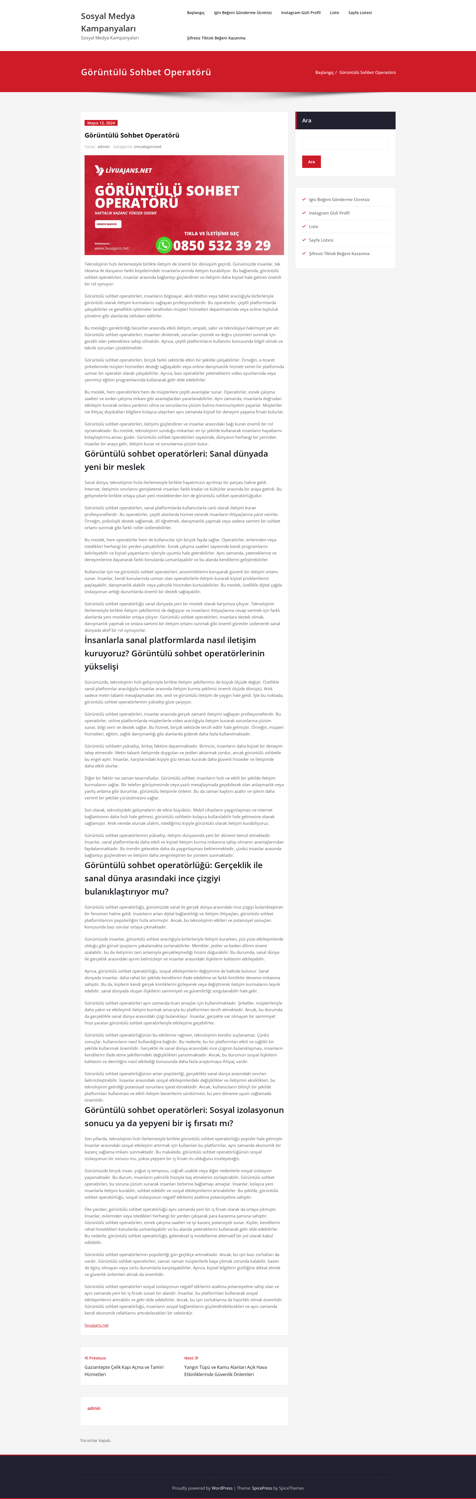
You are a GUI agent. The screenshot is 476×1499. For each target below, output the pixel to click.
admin (104, 146)
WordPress (222, 1488)
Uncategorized (147, 146)
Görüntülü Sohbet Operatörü (367, 72)
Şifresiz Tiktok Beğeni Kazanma (216, 38)
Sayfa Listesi (360, 12)
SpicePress (262, 1488)
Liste (334, 12)
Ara (307, 120)
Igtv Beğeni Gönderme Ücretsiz (243, 12)
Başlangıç (196, 12)
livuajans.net (97, 1325)
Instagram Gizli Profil (301, 12)
